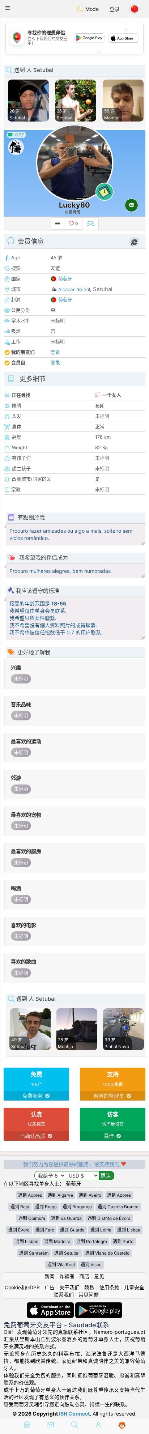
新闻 (49, 1276)
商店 (84, 1276)
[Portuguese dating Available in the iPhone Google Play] (98, 1306)
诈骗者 (66, 1276)
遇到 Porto (123, 1241)
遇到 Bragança (77, 1206)
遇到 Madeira (57, 1241)
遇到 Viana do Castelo (107, 1253)
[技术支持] (122, 1425)
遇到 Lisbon (26, 1241)
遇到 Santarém (33, 1253)
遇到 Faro (44, 1230)
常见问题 (88, 1295)
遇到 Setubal (67, 1253)
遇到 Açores (30, 1195)
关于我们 (69, 1287)
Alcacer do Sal (74, 289)
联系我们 (64, 1295)
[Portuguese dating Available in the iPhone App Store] (51, 1306)
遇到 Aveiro (90, 1195)
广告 (49, 1287)
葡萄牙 (65, 278)
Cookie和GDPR (22, 1287)
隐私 (89, 1287)
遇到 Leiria (100, 1230)
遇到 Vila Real (61, 1264)
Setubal (102, 289)
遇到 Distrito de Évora (109, 1218)
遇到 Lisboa (128, 1230)
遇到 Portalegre (91, 1241)
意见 (99, 1276)
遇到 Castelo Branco (118, 1206)
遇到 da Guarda (66, 1218)
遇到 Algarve (60, 1195)
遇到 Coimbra (31, 1218)
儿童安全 (134, 1287)
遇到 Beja (19, 1206)
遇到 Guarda (72, 1230)
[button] (7, 8)
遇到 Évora (19, 1230)
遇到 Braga (46, 1206)
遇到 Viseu (91, 1264)
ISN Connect (74, 1413)
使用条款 (109, 1287)
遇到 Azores (119, 1195)
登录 (115, 9)
